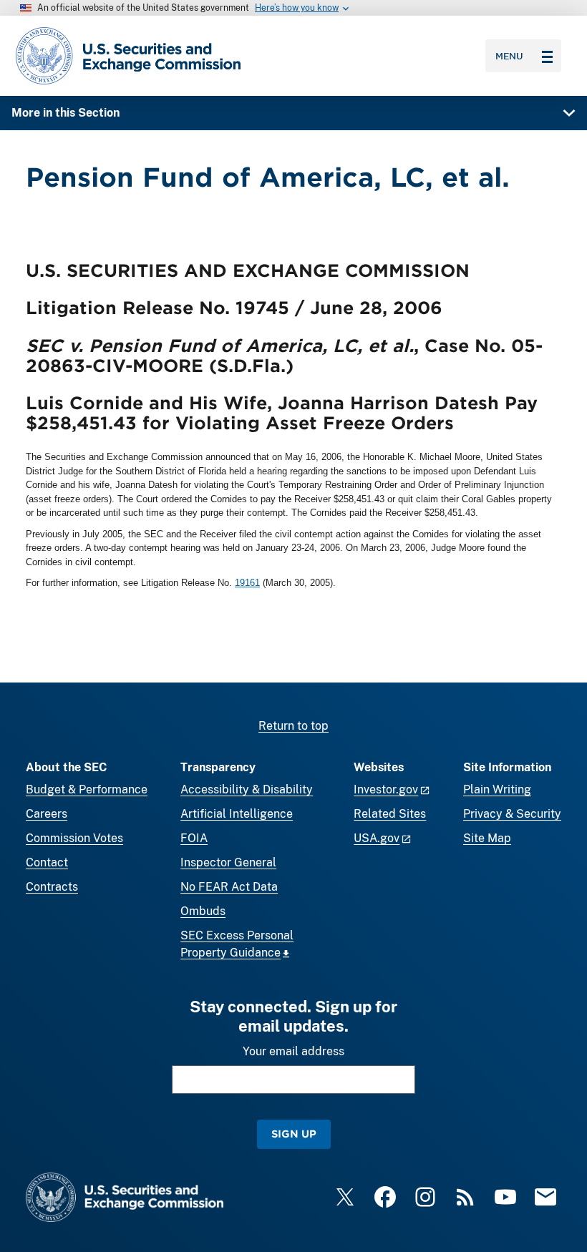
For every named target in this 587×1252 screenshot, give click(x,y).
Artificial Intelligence (236, 814)
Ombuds (202, 911)
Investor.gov (386, 789)
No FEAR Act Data (229, 887)
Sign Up (293, 1134)
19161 (247, 582)
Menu (509, 56)
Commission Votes (74, 838)
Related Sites (390, 814)
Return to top (293, 726)
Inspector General (228, 862)
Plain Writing (497, 789)
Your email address (293, 1051)
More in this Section (65, 112)
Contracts (52, 887)
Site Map (487, 838)
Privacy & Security (512, 814)
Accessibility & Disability (246, 789)
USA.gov (376, 838)
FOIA (194, 838)
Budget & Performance (86, 789)
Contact (47, 862)
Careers (46, 814)
